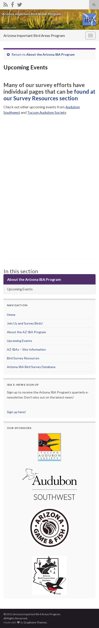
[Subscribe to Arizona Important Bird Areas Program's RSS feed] (5, 3)
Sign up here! (16, 412)
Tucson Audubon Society (46, 112)
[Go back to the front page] (49, 19)
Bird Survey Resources (23, 358)
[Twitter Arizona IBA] (19, 3)
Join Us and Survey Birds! (25, 323)
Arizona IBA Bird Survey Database (31, 367)
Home (11, 315)
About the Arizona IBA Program (50, 54)
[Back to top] (88, 617)
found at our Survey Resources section (49, 94)
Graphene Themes (35, 622)
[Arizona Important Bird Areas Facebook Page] (12, 3)
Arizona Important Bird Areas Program (34, 35)
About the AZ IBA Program (26, 332)
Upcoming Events (20, 289)
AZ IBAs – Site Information (26, 349)
